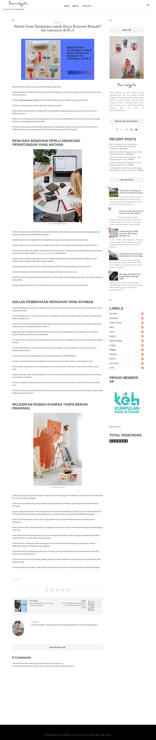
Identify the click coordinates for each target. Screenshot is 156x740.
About (76, 6)
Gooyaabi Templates (100, 735)
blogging (113, 350)
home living (114, 363)
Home (66, 6)
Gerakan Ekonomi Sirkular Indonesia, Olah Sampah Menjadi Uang (128, 233)
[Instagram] (127, 129)
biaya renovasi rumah (44, 253)
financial (57, 23)
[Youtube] (136, 129)
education (113, 354)
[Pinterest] (131, 129)
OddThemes (65, 735)
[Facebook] (117, 129)
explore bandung (116, 341)
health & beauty (115, 323)
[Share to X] (52, 590)
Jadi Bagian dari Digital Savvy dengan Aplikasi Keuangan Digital (129, 276)
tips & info (113, 313)
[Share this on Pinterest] (57, 590)
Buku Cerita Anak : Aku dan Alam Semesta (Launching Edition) (131, 212)
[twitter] (122, 129)
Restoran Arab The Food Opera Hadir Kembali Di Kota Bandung (131, 255)
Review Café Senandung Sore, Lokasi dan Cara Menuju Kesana (131, 192)
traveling (113, 345)
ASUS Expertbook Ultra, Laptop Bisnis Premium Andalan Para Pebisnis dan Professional (123, 146)
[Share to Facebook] (47, 590)
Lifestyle (87, 6)
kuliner (112, 327)
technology (114, 318)
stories (112, 332)
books (112, 368)
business (113, 359)
